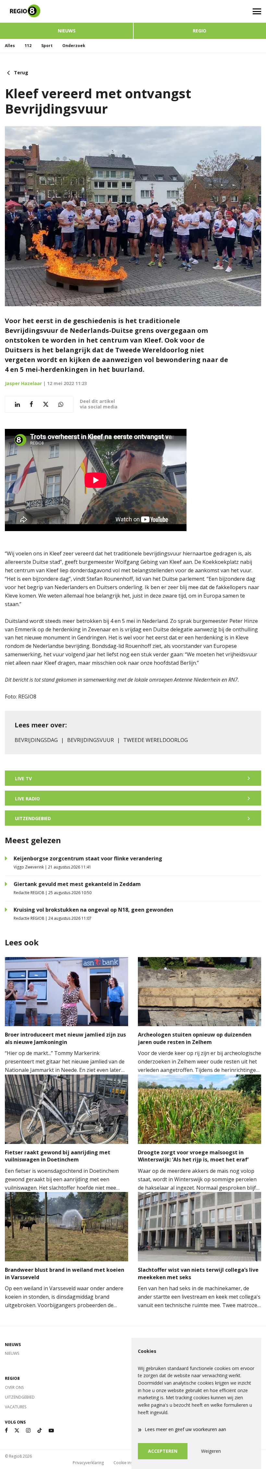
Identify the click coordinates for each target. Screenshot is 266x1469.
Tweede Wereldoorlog (155, 740)
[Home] (66, 11)
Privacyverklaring (88, 1462)
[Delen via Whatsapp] (61, 404)
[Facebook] (6, 1430)
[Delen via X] (46, 404)
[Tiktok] (39, 1430)
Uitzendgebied (20, 1397)
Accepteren (162, 1451)
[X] (16, 1430)
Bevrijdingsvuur (90, 740)
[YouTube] (51, 1430)
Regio (199, 31)
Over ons (14, 1387)
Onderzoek (73, 45)
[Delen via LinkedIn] (17, 404)
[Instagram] (28, 1430)
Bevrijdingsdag (36, 740)
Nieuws (67, 31)
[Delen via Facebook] (31, 404)
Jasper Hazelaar (23, 383)
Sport (47, 45)
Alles (10, 45)
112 (28, 45)
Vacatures (15, 1407)
